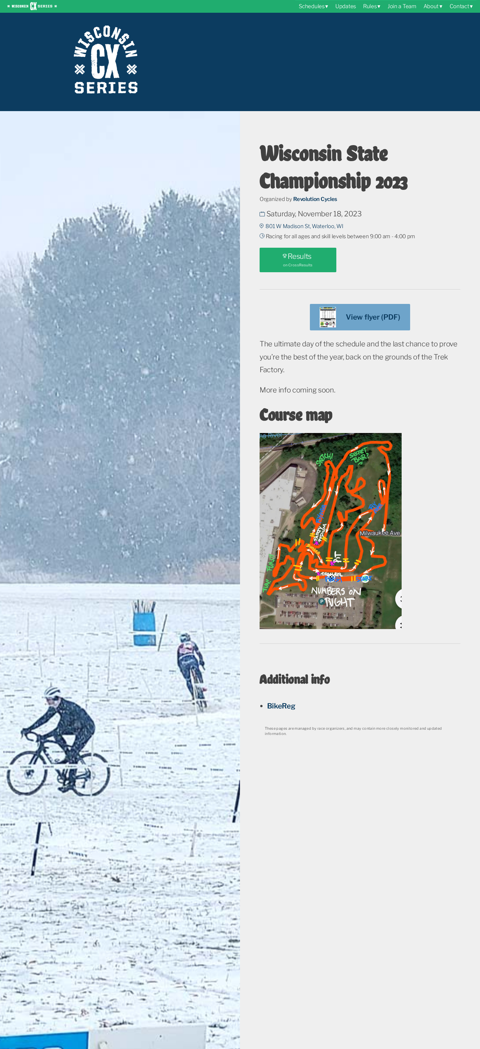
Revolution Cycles (315, 199)
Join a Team (402, 6)
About (431, 6)
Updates (345, 6)
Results (298, 259)
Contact (459, 6)
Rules (370, 6)
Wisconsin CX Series (32, 6)
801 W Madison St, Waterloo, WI (304, 226)
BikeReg (281, 706)
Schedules (311, 6)
